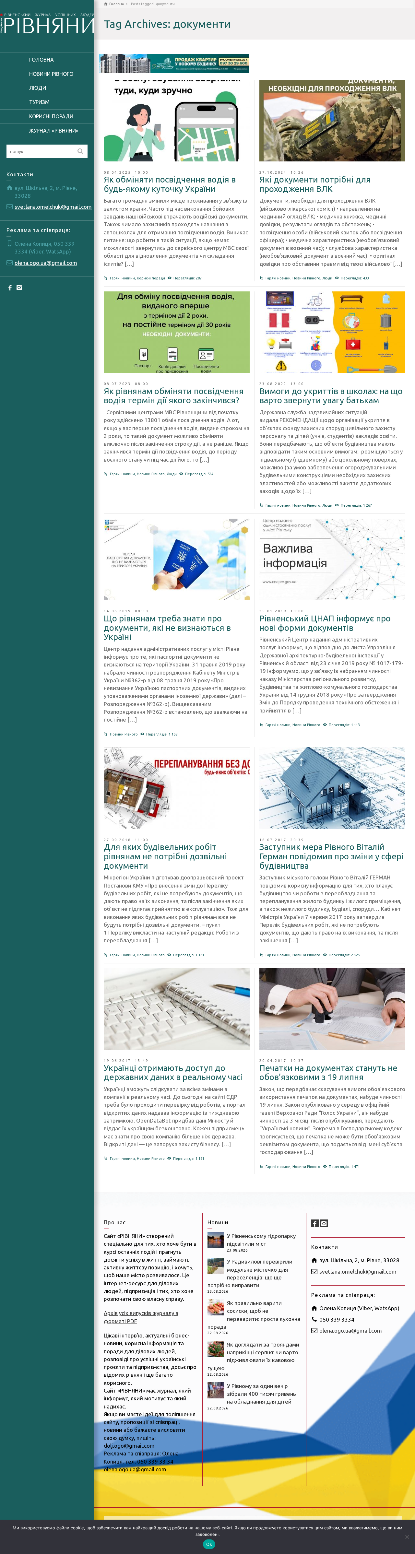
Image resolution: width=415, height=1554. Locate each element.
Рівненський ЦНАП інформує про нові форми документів (325, 623)
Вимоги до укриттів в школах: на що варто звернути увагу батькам (331, 395)
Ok (209, 1544)
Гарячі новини (122, 278)
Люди (327, 278)
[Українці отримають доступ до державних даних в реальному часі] (177, 1009)
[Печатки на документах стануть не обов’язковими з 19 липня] (332, 1009)
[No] (407, 1537)
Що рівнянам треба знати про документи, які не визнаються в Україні (167, 628)
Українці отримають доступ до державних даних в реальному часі (173, 1072)
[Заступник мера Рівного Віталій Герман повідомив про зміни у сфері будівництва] (332, 788)
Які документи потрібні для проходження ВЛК (315, 184)
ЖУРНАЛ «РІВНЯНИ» (53, 131)
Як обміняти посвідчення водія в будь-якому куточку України (170, 184)
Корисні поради (151, 278)
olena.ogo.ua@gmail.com (46, 263)
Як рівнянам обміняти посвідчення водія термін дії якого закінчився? (174, 395)
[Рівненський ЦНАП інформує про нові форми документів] (332, 559)
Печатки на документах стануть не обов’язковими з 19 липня (328, 1072)
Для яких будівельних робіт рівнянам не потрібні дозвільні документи (165, 856)
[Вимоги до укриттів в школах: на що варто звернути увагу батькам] (332, 332)
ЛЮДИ (37, 88)
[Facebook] (10, 287)
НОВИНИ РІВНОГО (51, 74)
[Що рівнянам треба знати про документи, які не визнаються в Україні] (177, 559)
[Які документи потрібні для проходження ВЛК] (332, 120)
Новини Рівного (306, 278)
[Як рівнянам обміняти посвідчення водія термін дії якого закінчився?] (177, 332)
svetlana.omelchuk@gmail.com (53, 207)
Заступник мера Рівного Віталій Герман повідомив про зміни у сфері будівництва (331, 856)
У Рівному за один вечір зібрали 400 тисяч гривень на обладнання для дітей (261, 1394)
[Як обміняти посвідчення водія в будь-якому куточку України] (177, 120)
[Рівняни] (47, 22)
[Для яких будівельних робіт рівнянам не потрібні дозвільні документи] (177, 788)
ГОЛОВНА (41, 60)
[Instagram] (19, 287)
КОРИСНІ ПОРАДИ (51, 116)
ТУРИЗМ (39, 102)
